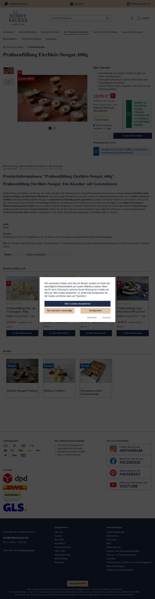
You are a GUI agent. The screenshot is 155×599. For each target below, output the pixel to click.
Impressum (106, 317)
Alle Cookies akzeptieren (77, 304)
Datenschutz (91, 317)
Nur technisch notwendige (59, 311)
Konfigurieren (95, 311)
